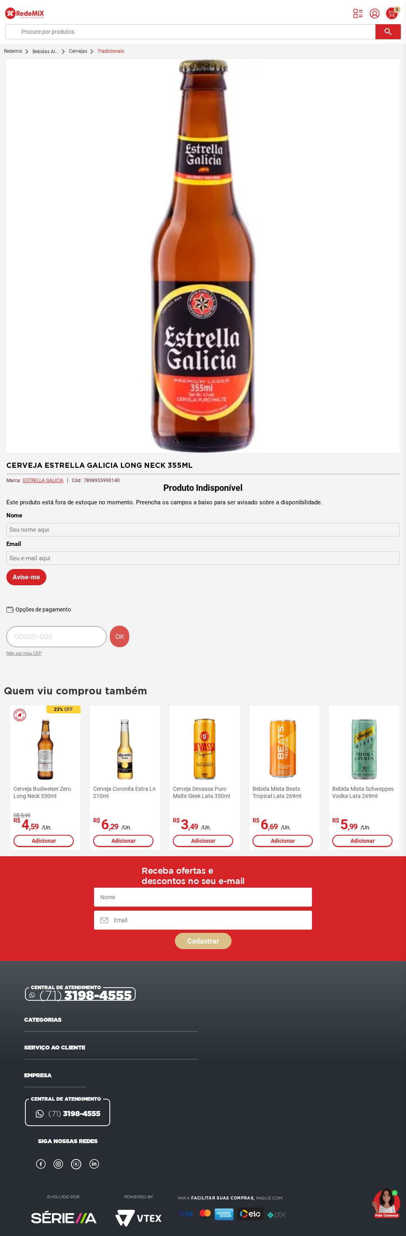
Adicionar (44, 841)
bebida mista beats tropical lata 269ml (277, 792)
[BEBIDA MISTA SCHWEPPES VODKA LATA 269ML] (364, 749)
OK (119, 636)
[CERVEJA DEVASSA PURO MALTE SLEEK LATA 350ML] (205, 749)
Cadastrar (203, 941)
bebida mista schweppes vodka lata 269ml (363, 792)
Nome (14, 515)
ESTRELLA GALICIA (43, 480)
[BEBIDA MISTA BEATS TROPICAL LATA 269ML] (284, 749)
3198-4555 (85, 995)
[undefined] (203, 256)
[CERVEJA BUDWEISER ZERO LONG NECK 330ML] (45, 749)
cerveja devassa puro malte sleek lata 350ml (201, 792)
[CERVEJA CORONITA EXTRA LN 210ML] (125, 749)
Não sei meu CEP (24, 653)
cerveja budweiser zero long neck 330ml (42, 792)
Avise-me (26, 577)
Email (13, 544)
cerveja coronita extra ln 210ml (124, 792)
